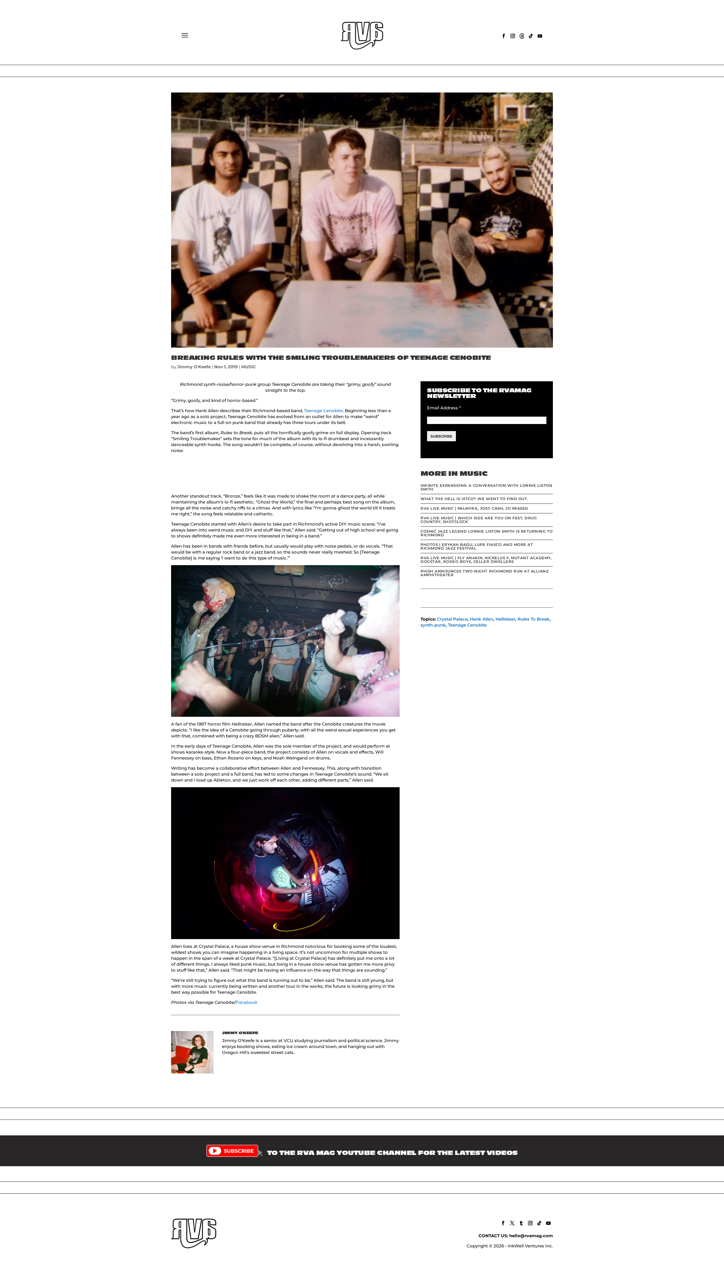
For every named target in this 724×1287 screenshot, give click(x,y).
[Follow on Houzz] (521, 35)
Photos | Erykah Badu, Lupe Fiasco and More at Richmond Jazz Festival (477, 546)
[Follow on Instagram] (512, 35)
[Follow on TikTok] (530, 35)
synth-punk (433, 625)
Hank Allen (481, 619)
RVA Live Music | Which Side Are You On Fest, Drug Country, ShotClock (479, 520)
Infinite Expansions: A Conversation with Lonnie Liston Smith (486, 487)
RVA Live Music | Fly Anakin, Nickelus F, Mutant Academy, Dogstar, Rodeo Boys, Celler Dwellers (486, 560)
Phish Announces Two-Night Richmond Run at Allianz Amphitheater (485, 573)
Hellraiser (505, 619)
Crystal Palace (452, 619)
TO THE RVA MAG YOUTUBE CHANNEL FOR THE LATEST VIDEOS (392, 1153)
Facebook (246, 1002)
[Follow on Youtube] (539, 35)
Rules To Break (534, 619)
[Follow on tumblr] (521, 1223)
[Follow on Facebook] (503, 35)
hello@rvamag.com (531, 1235)
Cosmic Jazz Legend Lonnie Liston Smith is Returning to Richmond (487, 533)
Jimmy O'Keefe (194, 366)
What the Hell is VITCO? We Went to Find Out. (474, 498)
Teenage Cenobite (323, 410)
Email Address (444, 407)
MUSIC (248, 366)
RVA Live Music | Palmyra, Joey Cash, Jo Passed (474, 508)
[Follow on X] (512, 1223)
